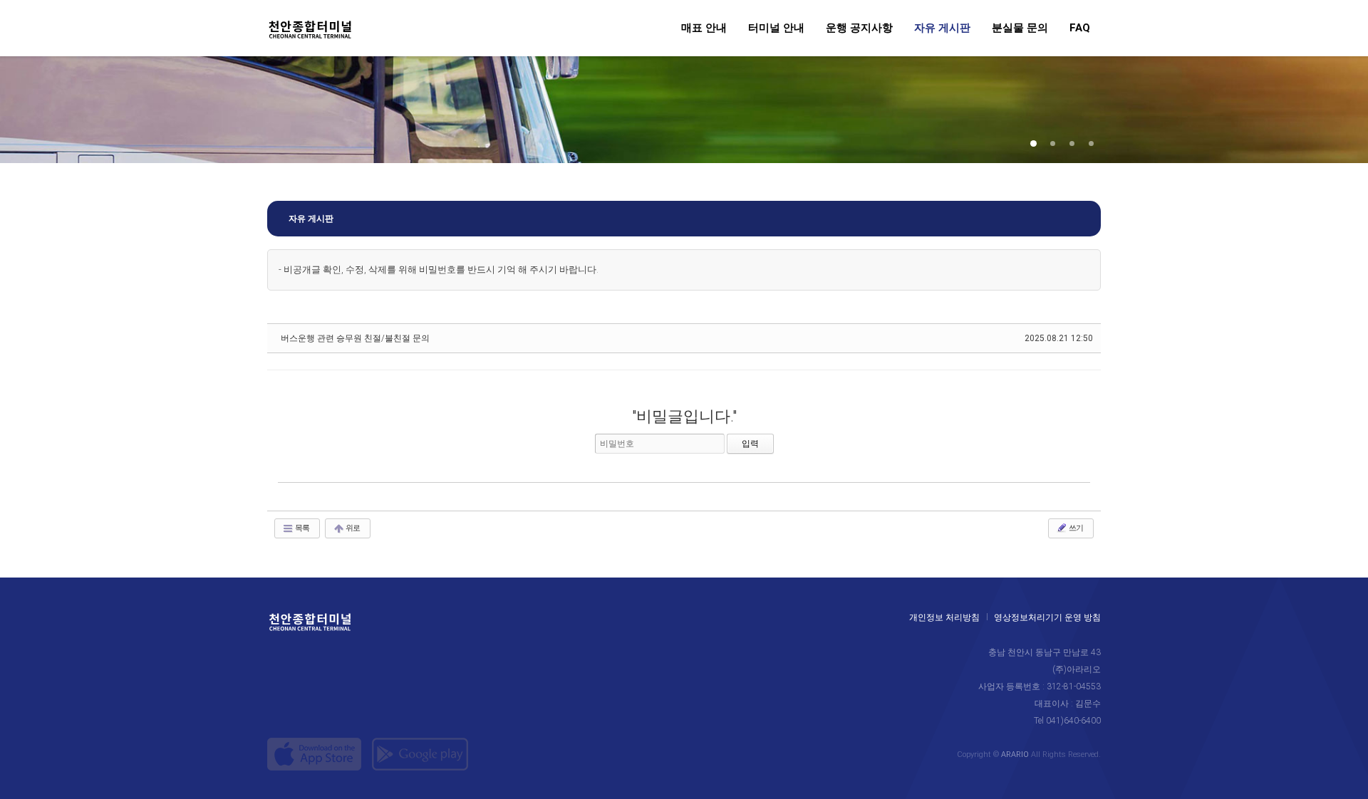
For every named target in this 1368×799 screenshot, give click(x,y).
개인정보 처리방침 (944, 617)
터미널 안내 (776, 28)
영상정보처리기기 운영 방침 (1047, 617)
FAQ (1079, 28)
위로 (352, 528)
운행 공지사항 (859, 28)
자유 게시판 (942, 28)
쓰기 (1075, 528)
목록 (301, 528)
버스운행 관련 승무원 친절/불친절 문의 (355, 338)
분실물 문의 (1020, 28)
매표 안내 (704, 28)
